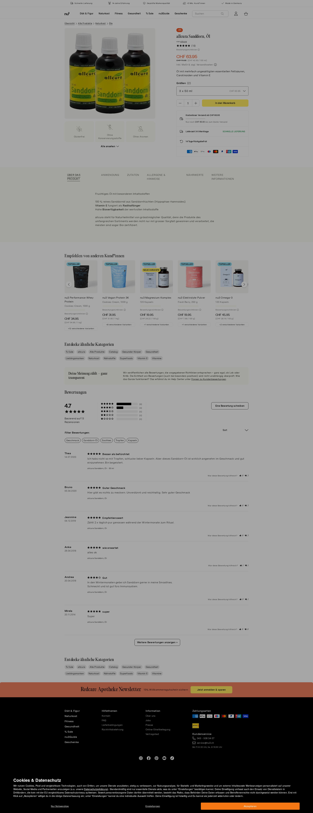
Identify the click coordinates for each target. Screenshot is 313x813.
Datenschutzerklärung (95, 789)
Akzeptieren (250, 806)
